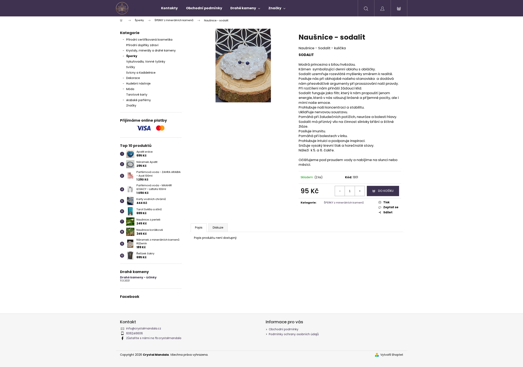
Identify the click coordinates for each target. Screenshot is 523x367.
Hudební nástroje (138, 83)
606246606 (134, 333)
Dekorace (133, 78)
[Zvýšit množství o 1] (360, 191)
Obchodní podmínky (283, 329)
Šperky (131, 56)
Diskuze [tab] (218, 227)
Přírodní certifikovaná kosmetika (149, 40)
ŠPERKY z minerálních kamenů (344, 203)
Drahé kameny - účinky (138, 277)
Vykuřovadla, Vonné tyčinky (145, 61)
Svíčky (130, 67)
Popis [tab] (198, 227)
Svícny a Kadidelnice (141, 73)
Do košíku (386, 191)
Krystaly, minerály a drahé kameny (151, 50)
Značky (131, 105)
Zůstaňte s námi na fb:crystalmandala (153, 338)
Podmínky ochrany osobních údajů (294, 334)
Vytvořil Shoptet (391, 355)
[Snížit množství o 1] (340, 191)
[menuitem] (169, 8)
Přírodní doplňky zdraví (142, 45)
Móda (130, 89)
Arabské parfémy (138, 100)
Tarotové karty (136, 95)
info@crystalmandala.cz (143, 328)
